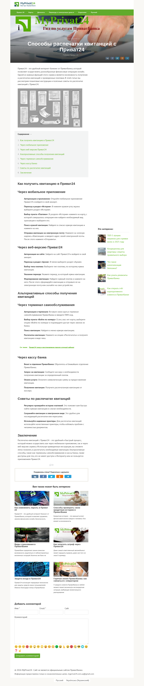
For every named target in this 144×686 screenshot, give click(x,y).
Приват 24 (20, 12)
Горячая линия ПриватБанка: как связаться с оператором (70, 580)
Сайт (67, 608)
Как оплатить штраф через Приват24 (67, 545)
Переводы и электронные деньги (61, 12)
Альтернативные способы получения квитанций (42, 154)
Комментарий (21, 617)
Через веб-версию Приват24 (33, 149)
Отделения (82, 12)
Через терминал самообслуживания (36, 158)
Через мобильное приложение (34, 145)
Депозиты (41, 12)
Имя (17, 608)
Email (43, 608)
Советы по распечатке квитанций (35, 168)
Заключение (26, 172)
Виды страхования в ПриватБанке (25, 545)
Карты (30, 12)
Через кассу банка (28, 163)
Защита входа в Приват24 (28, 579)
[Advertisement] (113, 144)
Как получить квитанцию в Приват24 (37, 140)
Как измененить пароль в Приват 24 (31, 509)
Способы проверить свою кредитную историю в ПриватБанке (67, 510)
